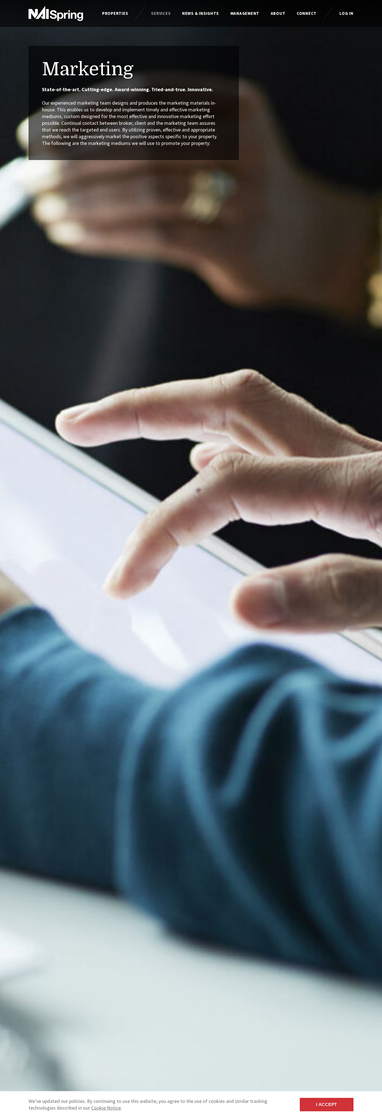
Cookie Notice (106, 1108)
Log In (346, 13)
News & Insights (200, 13)
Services (161, 13)
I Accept (326, 1104)
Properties (115, 13)
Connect (307, 13)
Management (245, 13)
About (278, 13)
